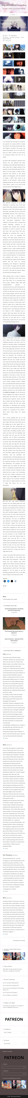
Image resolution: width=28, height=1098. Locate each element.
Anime (6, 37)
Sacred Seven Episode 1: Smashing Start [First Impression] (14, 609)
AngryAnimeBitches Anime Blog (14, 5)
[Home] (1, 27)
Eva (4, 982)
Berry (6, 35)
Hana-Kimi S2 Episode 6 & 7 (12, 985)
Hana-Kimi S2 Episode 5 (11, 992)
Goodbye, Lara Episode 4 (12, 995)
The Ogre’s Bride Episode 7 (12, 982)
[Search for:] (16, 14)
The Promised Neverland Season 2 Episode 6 (14, 632)
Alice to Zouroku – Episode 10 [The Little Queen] (14, 639)
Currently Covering (14, 37)
